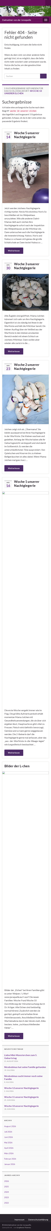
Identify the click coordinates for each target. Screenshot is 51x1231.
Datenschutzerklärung (38, 1219)
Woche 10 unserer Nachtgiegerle (21, 1106)
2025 (6, 1186)
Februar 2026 (10, 1159)
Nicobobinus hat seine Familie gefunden (25, 1067)
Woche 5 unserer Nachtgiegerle (26, 135)
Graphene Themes (24, 1227)
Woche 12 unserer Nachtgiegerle (21, 1088)
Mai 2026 (8, 1142)
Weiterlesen (14, 250)
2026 (6, 1181)
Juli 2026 (8, 1131)
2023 (6, 1197)
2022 (6, 1203)
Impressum (19, 1219)
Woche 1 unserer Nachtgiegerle (26, 484)
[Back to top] (44, 1224)
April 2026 (8, 1148)
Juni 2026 (8, 1137)
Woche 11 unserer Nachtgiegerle (21, 1097)
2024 (6, 1192)
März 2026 (8, 1153)
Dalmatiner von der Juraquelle (16, 20)
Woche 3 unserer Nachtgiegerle (26, 266)
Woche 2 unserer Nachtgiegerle (26, 367)
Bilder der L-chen (16, 766)
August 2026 (10, 1126)
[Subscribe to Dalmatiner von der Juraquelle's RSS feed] (3, 2)
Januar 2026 (9, 1164)
